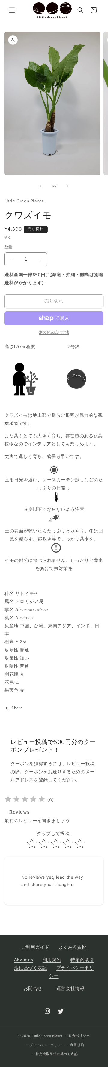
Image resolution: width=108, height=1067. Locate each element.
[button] (12, 10)
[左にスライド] (40, 186)
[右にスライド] (67, 186)
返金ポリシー (79, 1036)
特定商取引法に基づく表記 (57, 1054)
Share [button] (17, 708)
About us (23, 960)
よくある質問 (73, 947)
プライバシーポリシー (46, 1045)
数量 (8, 247)
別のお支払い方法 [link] (54, 332)
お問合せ (33, 988)
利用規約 (52, 960)
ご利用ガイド (35, 947)
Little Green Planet (47, 1036)
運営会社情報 (70, 988)
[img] (24, 800)
